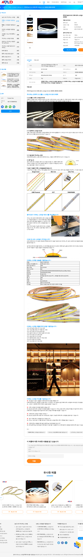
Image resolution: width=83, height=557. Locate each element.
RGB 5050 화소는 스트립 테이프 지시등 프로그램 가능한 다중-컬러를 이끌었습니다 (45, 544)
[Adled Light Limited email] (2, 106)
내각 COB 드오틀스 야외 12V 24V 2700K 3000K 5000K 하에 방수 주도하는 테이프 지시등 (12, 506)
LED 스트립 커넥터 (10, 60)
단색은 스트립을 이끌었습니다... (10, 30)
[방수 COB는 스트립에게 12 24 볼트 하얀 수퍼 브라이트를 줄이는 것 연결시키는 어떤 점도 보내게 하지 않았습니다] (37, 491)
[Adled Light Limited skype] (14, 106)
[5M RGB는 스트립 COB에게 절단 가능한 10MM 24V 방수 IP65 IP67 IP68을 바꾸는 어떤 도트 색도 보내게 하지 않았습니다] (4, 86)
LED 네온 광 (10, 63)
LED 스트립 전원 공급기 (10, 53)
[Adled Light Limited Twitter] (58, 542)
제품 (1, 529)
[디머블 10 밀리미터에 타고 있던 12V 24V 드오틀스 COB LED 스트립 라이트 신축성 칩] (4, 75)
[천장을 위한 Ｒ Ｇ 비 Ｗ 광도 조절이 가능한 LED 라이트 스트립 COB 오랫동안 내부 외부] (4, 80)
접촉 (10, 111)
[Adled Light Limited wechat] (10, 106)
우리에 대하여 (3, 533)
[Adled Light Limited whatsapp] (6, 106)
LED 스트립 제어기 (10, 56)
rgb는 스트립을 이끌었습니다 (10, 25)
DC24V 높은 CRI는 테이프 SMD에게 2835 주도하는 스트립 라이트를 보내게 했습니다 (24, 537)
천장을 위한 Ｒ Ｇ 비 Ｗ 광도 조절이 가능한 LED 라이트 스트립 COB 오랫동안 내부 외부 (13, 80)
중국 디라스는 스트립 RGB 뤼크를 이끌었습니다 (25, 554)
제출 (34, 461)
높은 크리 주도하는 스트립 (10, 17)
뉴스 (1, 535)
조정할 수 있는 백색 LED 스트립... (10, 34)
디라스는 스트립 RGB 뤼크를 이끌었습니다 (57, 432)
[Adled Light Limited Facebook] (62, 542)
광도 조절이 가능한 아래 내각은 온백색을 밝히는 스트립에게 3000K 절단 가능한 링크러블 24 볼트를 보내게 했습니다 (24, 529)
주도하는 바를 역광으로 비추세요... (10, 46)
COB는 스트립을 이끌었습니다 (10, 21)
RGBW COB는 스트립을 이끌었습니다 (36, 432)
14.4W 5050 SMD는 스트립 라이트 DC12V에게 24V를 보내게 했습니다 (45, 529)
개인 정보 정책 (3, 542)
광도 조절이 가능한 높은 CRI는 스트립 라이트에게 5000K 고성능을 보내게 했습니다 (24, 544)
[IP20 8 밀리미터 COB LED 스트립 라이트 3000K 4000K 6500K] (47, 28)
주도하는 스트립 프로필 (10, 38)
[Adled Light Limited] (7, 2)
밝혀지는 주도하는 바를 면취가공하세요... (10, 42)
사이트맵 (2, 538)
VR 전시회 (2, 531)
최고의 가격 (70, 50)
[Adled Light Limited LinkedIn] (66, 542)
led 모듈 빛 (10, 50)
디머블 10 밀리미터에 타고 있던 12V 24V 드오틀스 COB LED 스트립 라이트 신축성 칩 (13, 75)
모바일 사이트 (3, 540)
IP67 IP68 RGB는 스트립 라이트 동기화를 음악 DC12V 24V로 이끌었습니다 (45, 537)
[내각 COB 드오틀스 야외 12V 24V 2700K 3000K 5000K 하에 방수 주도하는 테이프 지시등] (12, 491)
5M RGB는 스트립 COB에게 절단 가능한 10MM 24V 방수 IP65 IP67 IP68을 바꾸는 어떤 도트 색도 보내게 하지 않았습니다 (13, 86)
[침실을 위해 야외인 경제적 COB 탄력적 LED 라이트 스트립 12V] (61, 491)
